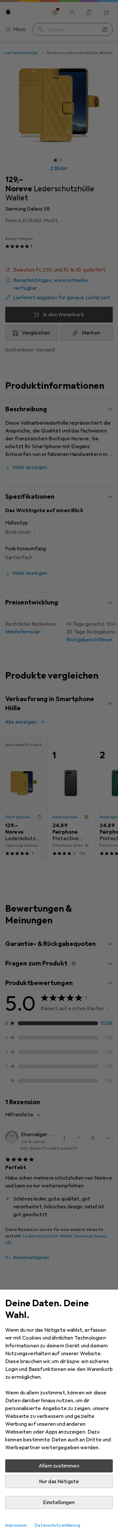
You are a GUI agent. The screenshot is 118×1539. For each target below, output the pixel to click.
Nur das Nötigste (59, 1481)
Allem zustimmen (59, 1466)
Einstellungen (59, 1502)
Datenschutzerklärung (57, 1525)
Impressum (16, 1525)
